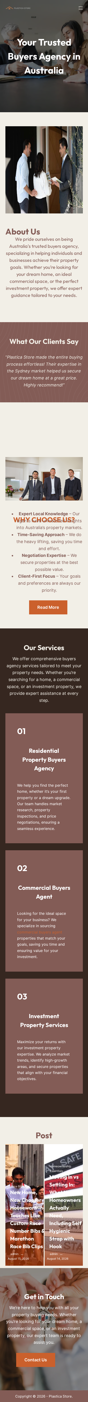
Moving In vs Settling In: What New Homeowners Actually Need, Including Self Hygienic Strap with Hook (65, 1212)
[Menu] (81, 8)
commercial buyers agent (39, 932)
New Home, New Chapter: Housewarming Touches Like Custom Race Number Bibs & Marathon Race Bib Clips (28, 1219)
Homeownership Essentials (60, 1168)
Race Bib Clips (20, 1186)
